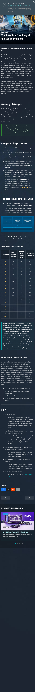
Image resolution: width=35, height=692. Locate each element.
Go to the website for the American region (20, 6)
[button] (15, 543)
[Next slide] (22, 544)
